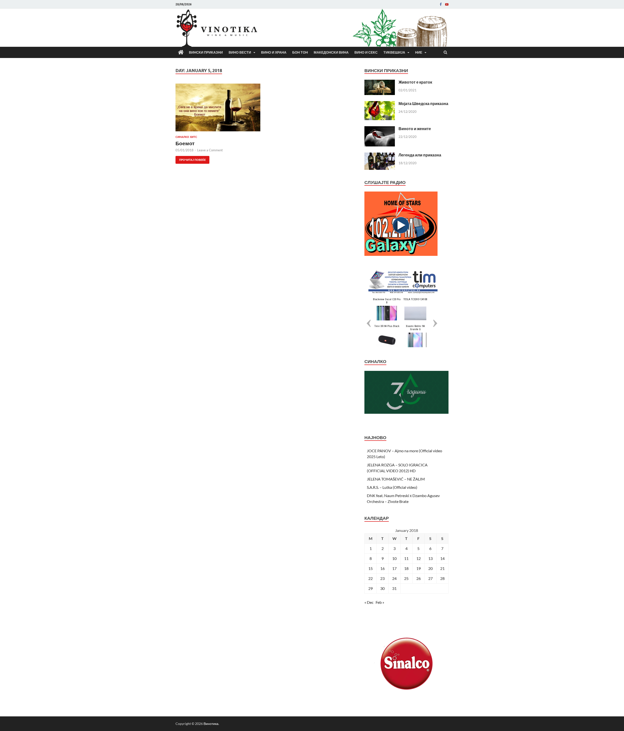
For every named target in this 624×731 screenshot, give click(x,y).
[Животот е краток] (379, 82)
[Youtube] (447, 4)
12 (418, 558)
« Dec (368, 602)
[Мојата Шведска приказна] (379, 104)
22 (370, 578)
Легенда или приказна (420, 155)
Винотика (211, 723)
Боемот (185, 143)
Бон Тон (300, 52)
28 (442, 578)
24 (394, 578)
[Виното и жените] (379, 129)
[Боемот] (218, 109)
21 (442, 568)
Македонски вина (331, 52)
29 (370, 588)
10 (394, 558)
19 (418, 568)
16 (382, 568)
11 (406, 558)
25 (406, 578)
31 (394, 588)
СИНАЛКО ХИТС (186, 137)
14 (442, 558)
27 (430, 578)
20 (430, 568)
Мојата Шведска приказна (423, 103)
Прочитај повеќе (191, 159)
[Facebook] (441, 4)
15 (370, 568)
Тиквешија (394, 52)
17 (394, 568)
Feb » (380, 602)
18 (406, 568)
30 (382, 588)
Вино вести (240, 52)
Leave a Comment (210, 150)
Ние (418, 52)
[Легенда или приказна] (379, 155)
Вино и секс (366, 52)
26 (418, 578)
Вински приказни (206, 52)
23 (382, 578)
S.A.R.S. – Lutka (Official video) (392, 487)
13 (430, 558)
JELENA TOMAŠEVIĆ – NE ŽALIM (396, 479)
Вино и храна (273, 52)
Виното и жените (415, 128)
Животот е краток (415, 82)
